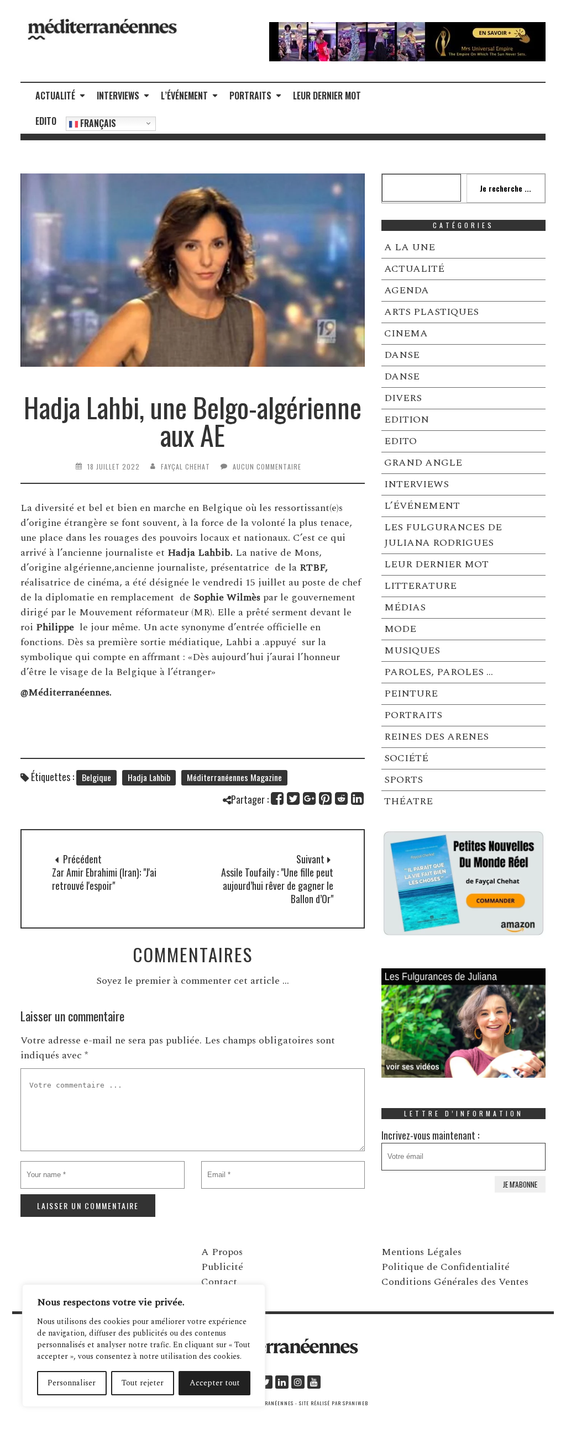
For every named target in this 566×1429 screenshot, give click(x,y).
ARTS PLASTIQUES (431, 311)
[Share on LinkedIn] (358, 798)
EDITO (45, 121)
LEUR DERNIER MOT (327, 95)
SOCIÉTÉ (406, 758)
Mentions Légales (421, 1252)
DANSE (402, 354)
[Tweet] (294, 798)
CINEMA (406, 333)
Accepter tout (215, 1383)
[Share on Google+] (310, 798)
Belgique (96, 777)
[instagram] (298, 1382)
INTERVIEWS (118, 95)
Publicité (222, 1266)
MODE (400, 628)
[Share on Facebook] (278, 798)
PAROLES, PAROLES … (438, 672)
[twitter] (265, 1382)
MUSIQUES (412, 650)
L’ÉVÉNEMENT (184, 95)
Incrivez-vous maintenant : (430, 1135)
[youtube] (314, 1382)
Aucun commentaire (267, 466)
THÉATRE (408, 801)
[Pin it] (326, 798)
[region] (143, 1345)
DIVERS (403, 398)
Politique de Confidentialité (445, 1266)
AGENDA (406, 290)
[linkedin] (282, 1382)
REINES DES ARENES (436, 736)
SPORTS (403, 779)
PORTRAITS (250, 95)
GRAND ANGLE (423, 462)
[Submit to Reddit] (342, 798)
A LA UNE (409, 247)
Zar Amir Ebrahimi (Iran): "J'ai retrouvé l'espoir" (104, 879)
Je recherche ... (505, 188)
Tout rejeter (143, 1383)
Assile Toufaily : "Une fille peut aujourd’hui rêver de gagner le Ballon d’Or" (277, 885)
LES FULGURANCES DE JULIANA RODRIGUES (443, 535)
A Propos (222, 1252)
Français (97, 123)
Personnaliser (72, 1383)
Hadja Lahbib (149, 777)
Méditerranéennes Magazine (234, 777)
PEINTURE (411, 693)
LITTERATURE (420, 585)
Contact (219, 1281)
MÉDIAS (405, 607)
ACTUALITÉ (55, 95)
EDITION (406, 419)
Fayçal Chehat (185, 466)
